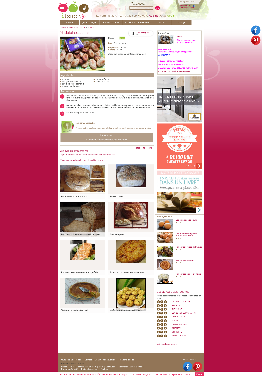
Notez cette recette (143, 148)
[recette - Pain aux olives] (131, 187)
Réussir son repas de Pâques (189, 247)
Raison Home (67, 367)
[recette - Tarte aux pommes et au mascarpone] (131, 262)
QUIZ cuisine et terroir (71, 360)
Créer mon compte (187, 7)
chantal (176, 328)
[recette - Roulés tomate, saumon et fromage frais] (82, 259)
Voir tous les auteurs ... (167, 344)
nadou (179, 37)
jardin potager (89, 22)
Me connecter (185, 6)
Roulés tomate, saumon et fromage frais (79, 272)
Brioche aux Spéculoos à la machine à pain (80, 234)
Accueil (63, 27)
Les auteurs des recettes (173, 291)
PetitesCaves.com (89, 369)
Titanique (177, 309)
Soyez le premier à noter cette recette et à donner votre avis (87, 155)
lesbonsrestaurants (184, 313)
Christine (177, 332)
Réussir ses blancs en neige (188, 274)
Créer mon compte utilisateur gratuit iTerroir (106, 140)
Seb (101, 367)
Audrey (176, 305)
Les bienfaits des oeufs (186, 220)
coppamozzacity (181, 324)
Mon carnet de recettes (85, 123)
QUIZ (161, 22)
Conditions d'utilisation (105, 360)
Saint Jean (110, 367)
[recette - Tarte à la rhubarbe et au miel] (82, 304)
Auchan (104, 369)
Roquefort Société (69, 369)
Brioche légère (117, 234)
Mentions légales (126, 360)
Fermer (199, 374)
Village (181, 22)
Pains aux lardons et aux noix (74, 196)
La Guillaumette (181, 301)
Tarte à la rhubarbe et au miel (74, 310)
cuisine (69, 22)
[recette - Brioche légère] (131, 228)
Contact (88, 360)
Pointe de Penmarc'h (86, 367)
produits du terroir (111, 22)
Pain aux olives (116, 196)
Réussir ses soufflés (185, 260)
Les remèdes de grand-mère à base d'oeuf (187, 234)
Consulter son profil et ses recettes (174, 71)
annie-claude (179, 336)
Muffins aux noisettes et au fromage (126, 310)
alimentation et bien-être (137, 22)
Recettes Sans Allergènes (130, 367)
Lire (179, 222)
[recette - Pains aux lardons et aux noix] (82, 192)
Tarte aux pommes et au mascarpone (127, 272)
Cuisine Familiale (181, 317)
